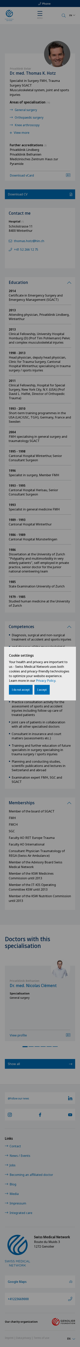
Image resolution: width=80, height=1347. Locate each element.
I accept (42, 689)
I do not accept (21, 689)
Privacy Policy (45, 680)
